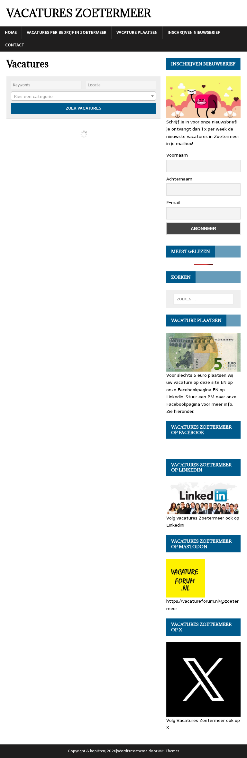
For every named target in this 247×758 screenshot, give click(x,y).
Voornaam (177, 155)
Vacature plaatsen (137, 32)
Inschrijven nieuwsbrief (194, 32)
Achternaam (179, 178)
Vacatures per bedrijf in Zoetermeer (66, 32)
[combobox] (83, 96)
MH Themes (168, 751)
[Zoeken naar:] (203, 299)
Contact (14, 45)
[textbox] (83, 96)
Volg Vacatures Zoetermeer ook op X (203, 724)
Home (11, 32)
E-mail (173, 202)
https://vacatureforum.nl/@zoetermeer (202, 605)
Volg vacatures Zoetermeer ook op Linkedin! (202, 521)
